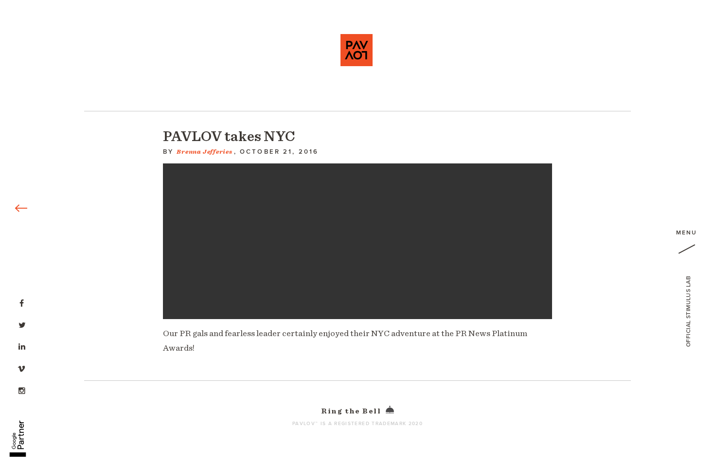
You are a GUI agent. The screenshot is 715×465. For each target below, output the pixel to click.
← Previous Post (28, 5)
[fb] (22, 302)
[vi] (22, 367)
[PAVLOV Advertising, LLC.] (356, 50)
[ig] (22, 389)
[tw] (22, 324)
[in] (22, 346)
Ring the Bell (352, 411)
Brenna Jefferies (204, 152)
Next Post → (622, 5)
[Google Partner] (18, 433)
